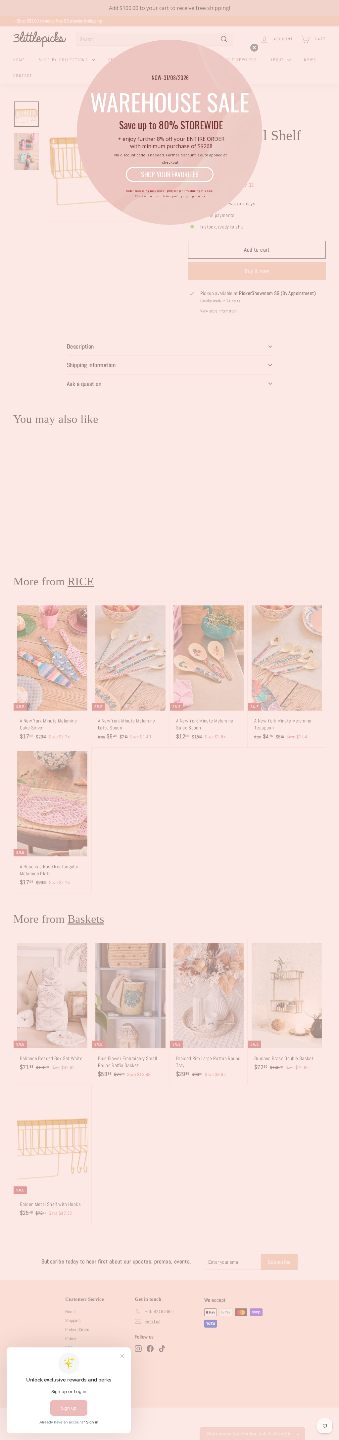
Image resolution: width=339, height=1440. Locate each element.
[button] (254, 48)
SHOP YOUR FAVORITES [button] (170, 174)
